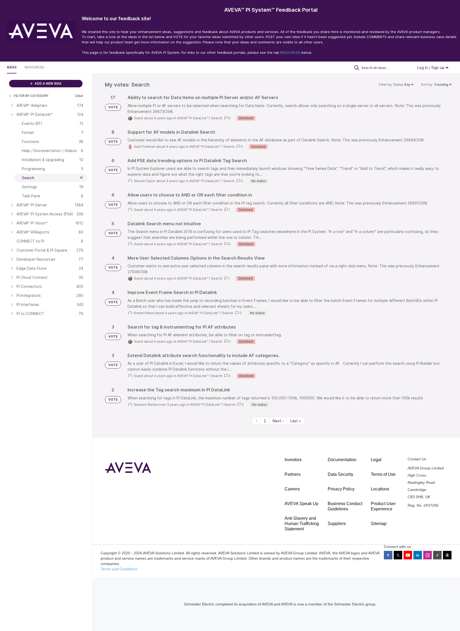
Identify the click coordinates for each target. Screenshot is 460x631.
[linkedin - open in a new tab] (417, 555)
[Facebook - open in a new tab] (388, 555)
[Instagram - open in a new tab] (427, 555)
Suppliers (337, 523)
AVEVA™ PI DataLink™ (192, 118)
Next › (278, 421)
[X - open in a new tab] (398, 555)
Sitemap (379, 523)
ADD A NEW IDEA (47, 83)
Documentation (342, 459)
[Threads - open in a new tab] (447, 555)
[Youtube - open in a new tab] (408, 555)
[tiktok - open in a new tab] (437, 555)
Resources (34, 67)
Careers (292, 489)
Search (216, 118)
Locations (380, 489)
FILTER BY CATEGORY (31, 96)
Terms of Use (383, 474)
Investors (293, 459)
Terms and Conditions (119, 569)
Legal (376, 459)
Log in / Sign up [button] (431, 67)
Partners (293, 474)
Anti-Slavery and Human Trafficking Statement (302, 523)
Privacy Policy (341, 489)
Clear (79, 96)
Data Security (340, 474)
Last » (295, 421)
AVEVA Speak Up (301, 503)
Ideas (12, 67)
